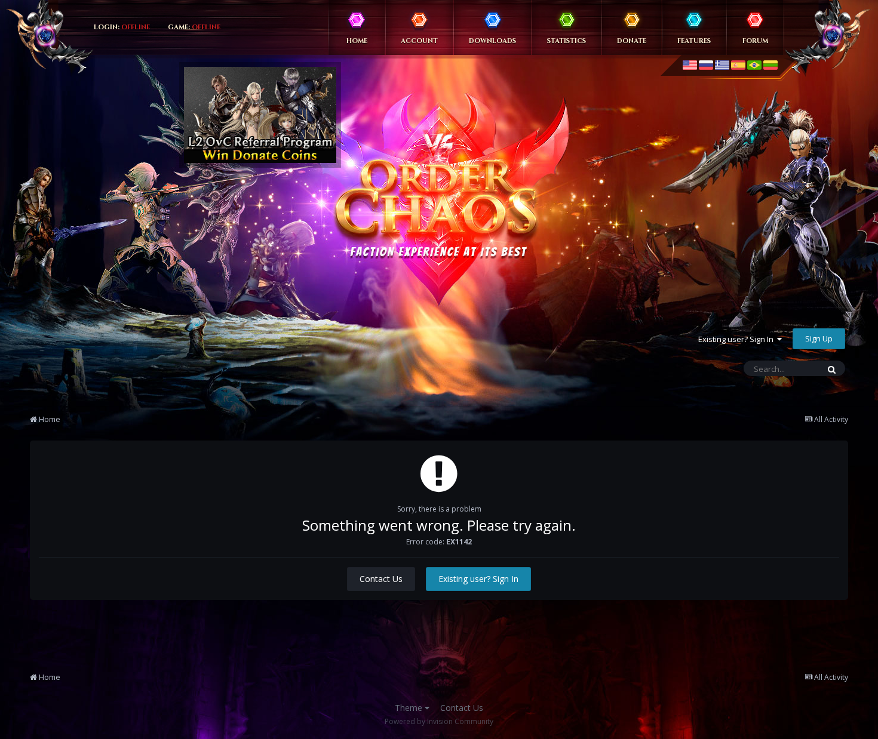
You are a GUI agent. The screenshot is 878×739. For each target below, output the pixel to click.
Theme (410, 707)
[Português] (754, 65)
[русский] (706, 65)
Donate (631, 40)
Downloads (492, 40)
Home (356, 40)
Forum (755, 40)
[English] (690, 65)
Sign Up (819, 338)
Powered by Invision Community (439, 721)
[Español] (738, 65)
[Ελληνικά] (722, 65)
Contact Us (381, 578)
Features (694, 40)
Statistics (566, 40)
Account (419, 40)
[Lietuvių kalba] (770, 65)
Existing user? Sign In (737, 339)
